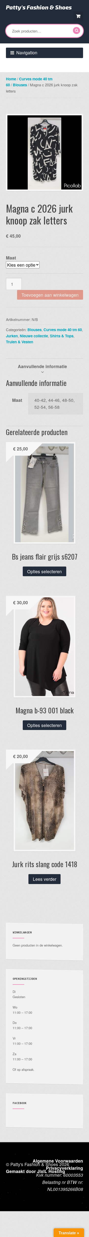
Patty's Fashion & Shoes (39, 7)
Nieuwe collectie (34, 336)
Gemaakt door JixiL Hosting (35, 1171)
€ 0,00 (78, 16)
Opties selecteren (44, 571)
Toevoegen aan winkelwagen (50, 295)
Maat (11, 257)
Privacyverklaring (64, 1168)
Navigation (26, 52)
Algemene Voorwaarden (58, 1161)
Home (11, 79)
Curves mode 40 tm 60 (63, 329)
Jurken (12, 336)
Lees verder (44, 879)
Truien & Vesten (19, 342)
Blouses (20, 85)
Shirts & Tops (61, 336)
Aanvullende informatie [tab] (42, 366)
